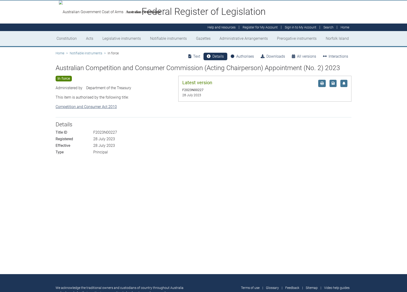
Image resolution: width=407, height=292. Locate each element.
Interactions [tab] (338, 56)
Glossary (272, 288)
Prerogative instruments (297, 38)
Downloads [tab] (275, 56)
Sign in (300, 27)
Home (60, 53)
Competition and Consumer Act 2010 (86, 106)
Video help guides (337, 288)
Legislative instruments (121, 38)
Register (260, 27)
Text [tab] (196, 56)
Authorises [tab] (245, 56)
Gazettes (203, 38)
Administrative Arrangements (244, 38)
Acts (89, 38)
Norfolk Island (337, 38)
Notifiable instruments (168, 38)
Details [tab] (218, 56)
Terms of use (250, 288)
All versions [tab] (306, 56)
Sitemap (312, 288)
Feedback (292, 288)
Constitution (67, 38)
